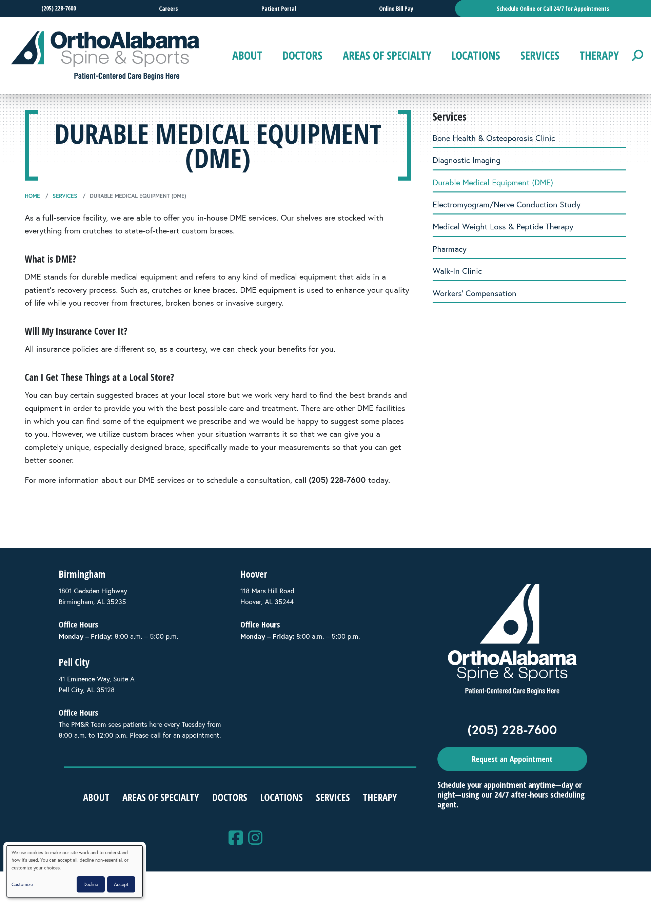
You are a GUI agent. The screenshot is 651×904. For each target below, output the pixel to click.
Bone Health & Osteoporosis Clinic (494, 137)
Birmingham (82, 574)
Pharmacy (450, 248)
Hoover (253, 574)
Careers (168, 8)
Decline (90, 884)
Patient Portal (278, 8)
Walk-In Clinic (457, 270)
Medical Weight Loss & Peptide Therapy (503, 226)
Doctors (302, 55)
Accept (121, 884)
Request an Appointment (512, 758)
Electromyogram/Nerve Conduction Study (506, 204)
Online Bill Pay (396, 8)
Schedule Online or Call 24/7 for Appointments (553, 8)
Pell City (74, 662)
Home (32, 195)
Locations (475, 55)
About (247, 55)
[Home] (105, 55)
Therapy (599, 55)
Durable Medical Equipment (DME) (493, 182)
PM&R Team (88, 724)
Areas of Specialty (387, 55)
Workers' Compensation (474, 293)
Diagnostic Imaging (466, 160)
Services (539, 55)
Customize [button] (22, 884)
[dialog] (74, 871)
